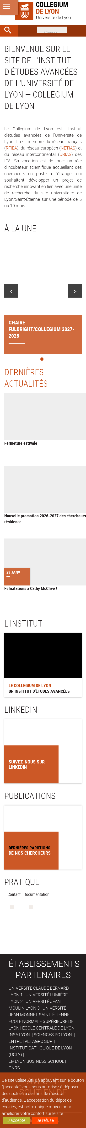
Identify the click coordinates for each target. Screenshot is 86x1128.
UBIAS (65, 154)
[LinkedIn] (52, 29)
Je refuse (45, 1120)
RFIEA (11, 148)
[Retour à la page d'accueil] (43, 11)
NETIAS (68, 148)
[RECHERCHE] (9, 31)
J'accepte (16, 1120)
